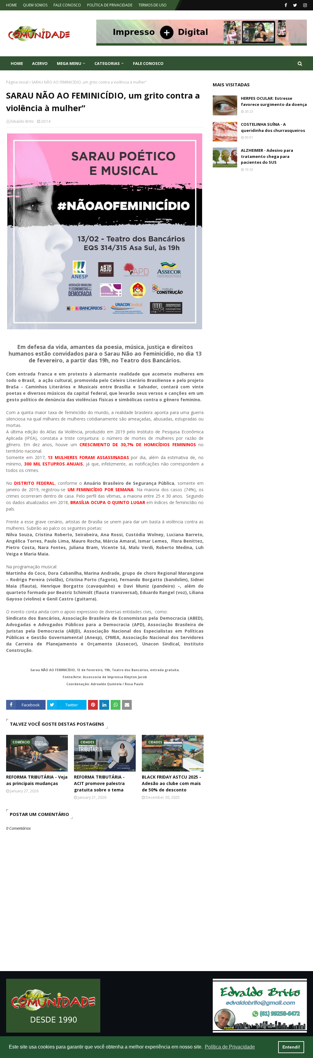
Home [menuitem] (17, 63)
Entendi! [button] (291, 1047)
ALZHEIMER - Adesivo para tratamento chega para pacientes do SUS (267, 156)
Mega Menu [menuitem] (69, 63)
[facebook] (286, 5)
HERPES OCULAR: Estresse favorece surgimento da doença (274, 101)
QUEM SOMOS (35, 5)
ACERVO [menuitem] (40, 63)
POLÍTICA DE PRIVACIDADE (109, 5)
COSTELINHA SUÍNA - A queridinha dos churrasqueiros (273, 127)
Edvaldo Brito (22, 121)
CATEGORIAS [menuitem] (107, 63)
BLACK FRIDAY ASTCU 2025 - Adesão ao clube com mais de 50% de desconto (171, 783)
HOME (11, 5)
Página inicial (17, 82)
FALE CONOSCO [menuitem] (148, 63)
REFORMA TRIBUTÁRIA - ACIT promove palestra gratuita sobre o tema (99, 783)
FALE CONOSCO (67, 5)
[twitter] (295, 5)
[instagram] (304, 5)
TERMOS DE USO (152, 5)
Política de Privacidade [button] (230, 1046)
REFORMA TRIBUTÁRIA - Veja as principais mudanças (37, 780)
